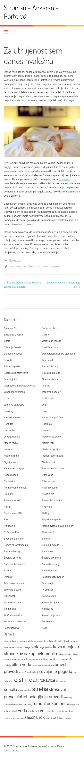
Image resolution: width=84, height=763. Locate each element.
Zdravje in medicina (14, 621)
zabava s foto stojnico (14, 718)
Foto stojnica (10, 379)
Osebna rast (48, 462)
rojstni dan (25, 679)
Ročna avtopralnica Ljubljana (57, 525)
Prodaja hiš (48, 493)
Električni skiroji (50, 366)
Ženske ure (48, 621)
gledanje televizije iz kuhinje (66, 641)
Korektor (8, 423)
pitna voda (21, 664)
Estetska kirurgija (51, 372)
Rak (6, 519)
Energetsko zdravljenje (16, 372)
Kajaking (8, 411)
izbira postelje (23, 647)
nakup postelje (64, 654)
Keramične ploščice (52, 417)
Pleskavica (9, 481)
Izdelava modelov (51, 391)
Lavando (46, 430)
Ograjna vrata (11, 462)
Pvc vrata (47, 506)
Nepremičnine (11, 455)
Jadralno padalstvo (14, 404)
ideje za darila (10, 647)
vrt (42, 710)
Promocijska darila (52, 500)
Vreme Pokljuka (50, 602)
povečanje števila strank (43, 665)
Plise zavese (48, 481)
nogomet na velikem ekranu (25, 658)
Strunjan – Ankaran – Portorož (31, 12)
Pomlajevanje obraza (15, 487)
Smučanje (47, 551)
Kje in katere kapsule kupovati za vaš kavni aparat (22, 284)
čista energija (65, 718)
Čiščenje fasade (12, 347)
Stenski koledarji (51, 564)
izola (35, 646)
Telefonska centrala (14, 583)
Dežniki (8, 360)
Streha (7, 570)
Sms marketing (12, 551)
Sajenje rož (61, 680)
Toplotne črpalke (12, 589)
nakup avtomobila (40, 653)
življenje (54, 266)
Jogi (44, 404)
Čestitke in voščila (51, 340)
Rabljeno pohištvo (13, 513)
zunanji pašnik (52, 718)
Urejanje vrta (73, 704)
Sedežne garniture (14, 538)
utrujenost (64, 179)
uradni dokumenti (50, 703)
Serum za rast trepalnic (16, 544)
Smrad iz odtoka (50, 544)
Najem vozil (48, 442)
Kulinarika (9, 430)
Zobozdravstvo (12, 627)
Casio (7, 340)
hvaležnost (29, 266)
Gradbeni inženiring (14, 391)
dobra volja (15, 266)
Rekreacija (9, 525)
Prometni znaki (12, 500)
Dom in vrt (47, 360)
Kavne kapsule (12, 417)
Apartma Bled (11, 328)
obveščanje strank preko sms (52, 658)
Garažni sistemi (50, 379)
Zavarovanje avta (51, 615)
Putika (7, 506)
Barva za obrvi (49, 328)
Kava (44, 411)
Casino (46, 334)
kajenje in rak (46, 647)
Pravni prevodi (49, 487)
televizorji (67, 697)
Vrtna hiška (10, 608)
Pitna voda (47, 474)
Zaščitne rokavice (13, 615)
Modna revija (11, 442)
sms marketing (24, 690)
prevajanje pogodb (54, 671)
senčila (10, 689)
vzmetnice (50, 711)
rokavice (47, 680)
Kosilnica (47, 423)
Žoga (44, 627)
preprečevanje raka (28, 672)
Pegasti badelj (11, 474)
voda (22, 710)
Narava (8, 449)
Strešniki (8, 576)
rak (10, 680)
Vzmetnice (47, 608)
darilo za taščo (35, 641)
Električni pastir (12, 366)
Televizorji (47, 583)
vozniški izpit (33, 711)
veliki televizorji (10, 711)
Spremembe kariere (14, 564)
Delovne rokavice (13, 353)
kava (57, 646)
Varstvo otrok (49, 595)
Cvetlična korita (50, 347)
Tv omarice (48, 589)
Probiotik (8, 493)
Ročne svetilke (12, 532)
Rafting (46, 513)
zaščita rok (34, 717)
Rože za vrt (48, 532)
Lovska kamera (12, 436)
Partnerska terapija (14, 468)
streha (40, 688)
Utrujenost (15, 260)
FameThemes (12, 750)
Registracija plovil (51, 519)
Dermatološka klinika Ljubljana (58, 353)
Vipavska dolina (12, 602)
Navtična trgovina (51, 449)
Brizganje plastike (13, 334)
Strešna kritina (49, 570)
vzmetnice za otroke (64, 711)
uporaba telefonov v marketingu (18, 704)
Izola (6, 398)
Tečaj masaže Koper (53, 576)
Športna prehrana (51, 557)
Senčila (46, 538)
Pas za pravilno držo (53, 468)
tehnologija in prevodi (43, 696)
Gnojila (46, 385)
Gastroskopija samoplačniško (19, 385)
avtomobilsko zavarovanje (16, 641)
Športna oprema (12, 557)
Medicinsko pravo (51, 436)
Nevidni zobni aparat (53, 455)
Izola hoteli (48, 398)
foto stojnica (47, 641)
